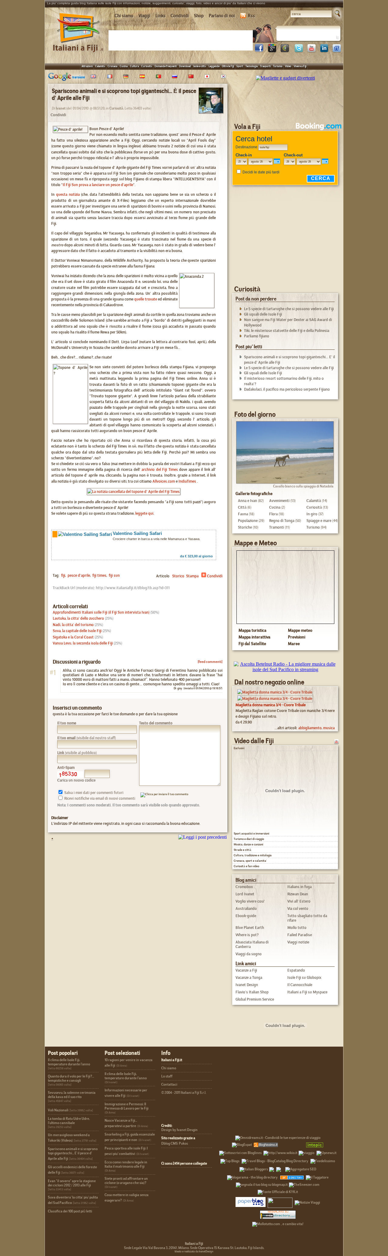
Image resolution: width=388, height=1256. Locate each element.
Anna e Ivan (247, 500)
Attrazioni (87, 66)
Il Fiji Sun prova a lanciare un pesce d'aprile (98, 184)
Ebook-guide (246, 915)
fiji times (99, 575)
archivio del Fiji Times (160, 469)
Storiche (245, 527)
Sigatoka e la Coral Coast (73, 637)
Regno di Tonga (281, 520)
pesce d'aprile (78, 575)
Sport (239, 66)
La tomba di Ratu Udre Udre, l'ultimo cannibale (69, 1121)
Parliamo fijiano (256, 336)
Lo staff (166, 1076)
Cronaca (112, 66)
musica (329, 728)
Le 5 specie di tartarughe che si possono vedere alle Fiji (289, 309)
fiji (63, 575)
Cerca (320, 178)
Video (288, 66)
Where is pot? (247, 935)
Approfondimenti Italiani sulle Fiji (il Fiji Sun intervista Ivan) (101, 612)
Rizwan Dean (297, 894)
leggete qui (144, 513)
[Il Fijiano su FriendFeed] (336, 50)
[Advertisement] (182, 40)
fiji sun (114, 575)
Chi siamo (124, 15)
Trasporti (265, 66)
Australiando (246, 908)
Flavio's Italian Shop (252, 992)
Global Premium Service (255, 999)
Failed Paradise (299, 935)
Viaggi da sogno (249, 954)
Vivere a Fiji (300, 66)
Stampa (192, 576)
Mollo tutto (296, 927)
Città (242, 507)
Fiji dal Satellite (252, 643)
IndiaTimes (187, 481)
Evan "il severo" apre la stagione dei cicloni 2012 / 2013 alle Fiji (72, 1183)
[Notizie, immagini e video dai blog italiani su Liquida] (280, 1201)
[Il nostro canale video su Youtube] (311, 50)
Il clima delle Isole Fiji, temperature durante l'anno (69, 1062)
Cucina (124, 66)
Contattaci (169, 1084)
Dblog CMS (169, 1143)
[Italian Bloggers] (254, 1168)
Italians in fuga (299, 886)
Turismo (278, 66)
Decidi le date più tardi (260, 172)
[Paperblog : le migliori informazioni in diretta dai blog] (250, 1201)
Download (185, 66)
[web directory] (277, 1214)
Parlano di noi (222, 15)
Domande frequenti (166, 66)
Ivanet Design (247, 984)
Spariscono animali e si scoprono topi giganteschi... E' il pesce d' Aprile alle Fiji (73, 1154)
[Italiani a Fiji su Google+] (272, 50)
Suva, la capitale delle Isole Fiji (77, 630)
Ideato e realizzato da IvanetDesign (194, 1251)
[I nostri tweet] (298, 50)
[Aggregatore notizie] (266, 1144)
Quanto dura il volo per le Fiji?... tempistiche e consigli (71, 1078)
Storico (178, 576)
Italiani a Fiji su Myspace (307, 992)
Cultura (134, 66)
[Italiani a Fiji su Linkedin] (324, 50)
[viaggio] (306, 1152)
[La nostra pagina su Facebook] (259, 50)
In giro (311, 514)
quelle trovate (145, 299)
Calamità (100, 66)
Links (161, 15)
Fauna (243, 514)
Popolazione (248, 520)
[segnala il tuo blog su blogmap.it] (261, 1184)
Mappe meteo (300, 630)
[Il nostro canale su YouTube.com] (336, 741)
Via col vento (297, 908)
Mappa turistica (252, 630)
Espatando (296, 970)
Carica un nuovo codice (76, 780)
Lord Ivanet (245, 894)
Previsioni (296, 637)
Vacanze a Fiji (246, 970)
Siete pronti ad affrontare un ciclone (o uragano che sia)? (126, 1180)
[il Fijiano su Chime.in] (284, 50)
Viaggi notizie (298, 942)
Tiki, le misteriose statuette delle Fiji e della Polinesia (286, 330)
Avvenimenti (279, 500)
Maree (294, 643)
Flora (273, 514)
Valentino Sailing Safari (137, 533)
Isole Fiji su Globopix (304, 977)
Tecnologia (252, 66)
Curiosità (146, 66)
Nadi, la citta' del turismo (73, 624)
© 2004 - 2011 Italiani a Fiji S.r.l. (183, 1092)
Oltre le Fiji (228, 66)
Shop (199, 15)
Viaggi (144, 15)
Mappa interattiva (254, 637)
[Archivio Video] (329, 741)
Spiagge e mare (318, 520)
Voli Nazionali (58, 1110)
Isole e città (199, 66)
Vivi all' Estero (298, 901)
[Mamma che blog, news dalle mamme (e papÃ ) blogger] (291, 1144)
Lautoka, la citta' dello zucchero (78, 618)
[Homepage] (78, 45)
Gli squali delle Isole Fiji (263, 314)
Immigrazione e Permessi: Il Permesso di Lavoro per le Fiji (127, 1106)
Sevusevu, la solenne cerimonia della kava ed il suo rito (71, 1094)
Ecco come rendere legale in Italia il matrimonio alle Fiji (126, 1164)
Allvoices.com (163, 481)
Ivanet (60, 108)
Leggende (214, 66)
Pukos (183, 1143)
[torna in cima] (49, 838)
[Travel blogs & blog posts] (292, 1176)
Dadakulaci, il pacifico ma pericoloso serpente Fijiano (287, 389)
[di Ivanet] (211, 111)
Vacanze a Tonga (249, 977)
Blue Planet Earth (250, 927)
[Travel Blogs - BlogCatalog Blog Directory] (275, 1160)
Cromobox (244, 886)
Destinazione (246, 147)
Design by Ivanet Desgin (179, 1130)
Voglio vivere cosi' (250, 901)
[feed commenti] (210, 662)
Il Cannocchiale (299, 984)
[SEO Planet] (301, 1168)
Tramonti (276, 527)
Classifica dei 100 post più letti (70, 1211)
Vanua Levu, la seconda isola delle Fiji (83, 643)
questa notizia (68, 194)
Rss (251, 15)
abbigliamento (310, 728)
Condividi (180, 15)
